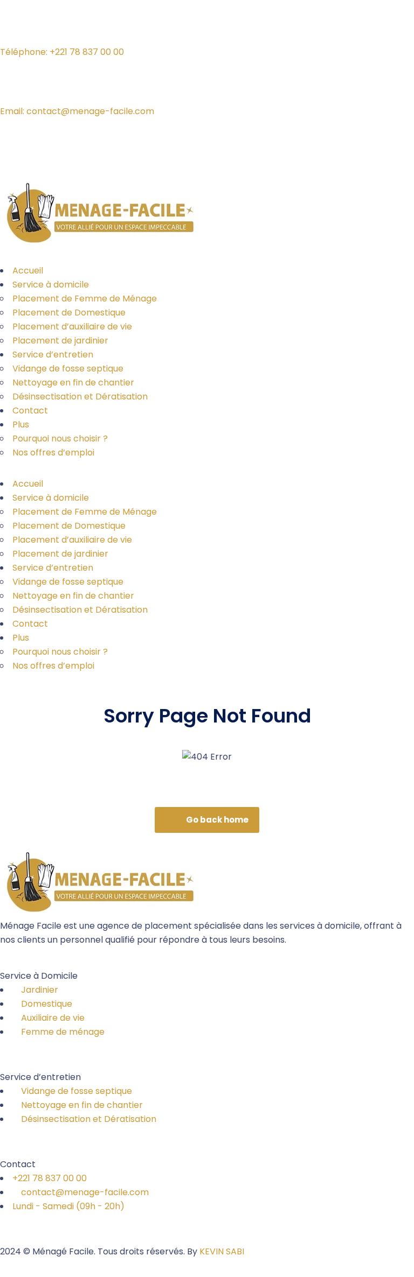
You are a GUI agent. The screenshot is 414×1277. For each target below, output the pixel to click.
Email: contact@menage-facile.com (77, 111)
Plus (20, 424)
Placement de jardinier (60, 340)
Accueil (27, 270)
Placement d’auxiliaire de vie (72, 326)
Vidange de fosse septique (67, 368)
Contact (30, 410)
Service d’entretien (52, 354)
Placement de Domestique (69, 312)
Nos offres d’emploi (53, 452)
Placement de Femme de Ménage (84, 298)
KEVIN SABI (221, 1251)
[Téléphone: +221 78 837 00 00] (13, 27)
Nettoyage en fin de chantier (73, 382)
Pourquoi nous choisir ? (60, 438)
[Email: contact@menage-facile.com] (13, 86)
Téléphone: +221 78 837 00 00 (62, 52)
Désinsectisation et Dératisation (80, 396)
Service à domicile (50, 284)
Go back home (217, 819)
